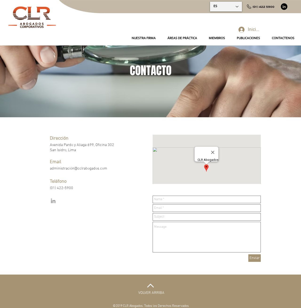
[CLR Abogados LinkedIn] (53, 201)
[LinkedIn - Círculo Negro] (284, 6)
